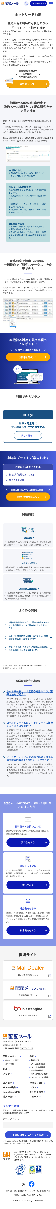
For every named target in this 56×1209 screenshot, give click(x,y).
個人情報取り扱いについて (24, 1191)
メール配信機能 (38, 1064)
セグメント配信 (28, 563)
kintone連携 (9, 1087)
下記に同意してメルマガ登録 (28, 1134)
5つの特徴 (9, 1064)
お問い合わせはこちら (28, 496)
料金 (5, 1069)
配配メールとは (11, 1056)
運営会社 (9, 1191)
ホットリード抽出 (17, 668)
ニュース (33, 1096)
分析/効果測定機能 (39, 1074)
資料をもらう (38, 3)
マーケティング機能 (40, 1077)
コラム (32, 1087)
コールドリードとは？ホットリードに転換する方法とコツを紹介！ (29, 724)
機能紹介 (6, 668)
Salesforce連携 (11, 1092)
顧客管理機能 (37, 1070)
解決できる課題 (12, 1060)
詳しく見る (26, 435)
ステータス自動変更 (28, 588)
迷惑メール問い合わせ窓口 (24, 1195)
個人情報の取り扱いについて (41, 1141)
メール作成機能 (38, 1067)
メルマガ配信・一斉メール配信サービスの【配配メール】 (23, 665)
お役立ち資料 (36, 1083)
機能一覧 (35, 1060)
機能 (31, 1056)
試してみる (28, 884)
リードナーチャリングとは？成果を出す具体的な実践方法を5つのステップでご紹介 (29, 758)
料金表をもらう (28, 930)
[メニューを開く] (51, 3)
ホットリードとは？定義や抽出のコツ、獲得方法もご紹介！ (29, 693)
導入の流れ (8, 1096)
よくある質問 (36, 1092)
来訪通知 (28, 537)
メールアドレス (11, 1118)
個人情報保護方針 (43, 1191)
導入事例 (7, 1083)
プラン (6, 1074)
